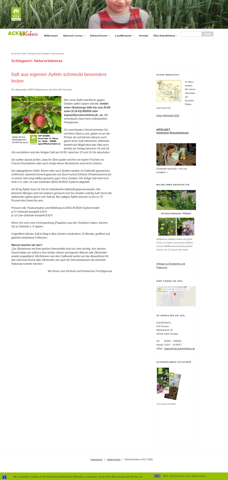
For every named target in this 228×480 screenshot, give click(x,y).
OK (157, 476)
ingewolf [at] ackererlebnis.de (179, 348)
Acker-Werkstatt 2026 (167, 115)
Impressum (96, 459)
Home (24, 54)
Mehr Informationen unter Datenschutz (184, 476)
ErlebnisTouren (98, 35)
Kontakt (143, 35)
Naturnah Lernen (72, 35)
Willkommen (51, 35)
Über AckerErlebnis (164, 35)
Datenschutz (114, 459)
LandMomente (123, 35)
